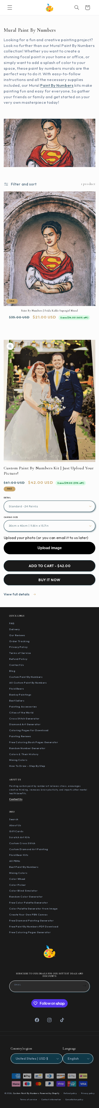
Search (13, 819)
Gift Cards (16, 831)
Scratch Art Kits (19, 837)
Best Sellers (16, 700)
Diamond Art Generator (25, 724)
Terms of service (28, 1099)
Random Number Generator (27, 748)
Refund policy (70, 1093)
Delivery (14, 629)
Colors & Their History (23, 754)
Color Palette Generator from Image (33, 908)
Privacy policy (87, 1093)
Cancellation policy (74, 1099)
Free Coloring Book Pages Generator (33, 742)
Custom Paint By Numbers (26, 676)
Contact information (51, 1099)
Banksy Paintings (20, 694)
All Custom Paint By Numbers (28, 682)
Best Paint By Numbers (23, 867)
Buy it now (49, 579)
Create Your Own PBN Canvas (28, 914)
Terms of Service (20, 653)
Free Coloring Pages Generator (30, 932)
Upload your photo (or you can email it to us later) (46, 537)
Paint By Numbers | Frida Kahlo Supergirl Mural (49, 310)
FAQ (12, 623)
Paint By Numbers (56, 85)
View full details (17, 594)
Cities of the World (21, 712)
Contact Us (16, 665)
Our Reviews (17, 635)
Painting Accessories (23, 706)
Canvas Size (11, 517)
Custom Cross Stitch (22, 843)
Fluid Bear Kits (18, 855)
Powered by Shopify (49, 1093)
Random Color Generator (26, 896)
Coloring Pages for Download (29, 730)
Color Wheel (17, 878)
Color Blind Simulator (23, 890)
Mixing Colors (18, 760)
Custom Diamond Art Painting (28, 849)
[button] (9, 7)
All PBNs (14, 861)
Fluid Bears (16, 688)
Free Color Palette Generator (28, 902)
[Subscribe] (84, 986)
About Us (15, 825)
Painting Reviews (20, 736)
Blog (12, 670)
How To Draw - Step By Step (27, 766)
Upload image (50, 548)
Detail (7, 497)
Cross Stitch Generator (24, 718)
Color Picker (17, 884)
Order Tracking (19, 641)
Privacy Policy (18, 647)
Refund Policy (18, 659)
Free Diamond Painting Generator (31, 920)
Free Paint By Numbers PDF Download (33, 926)
